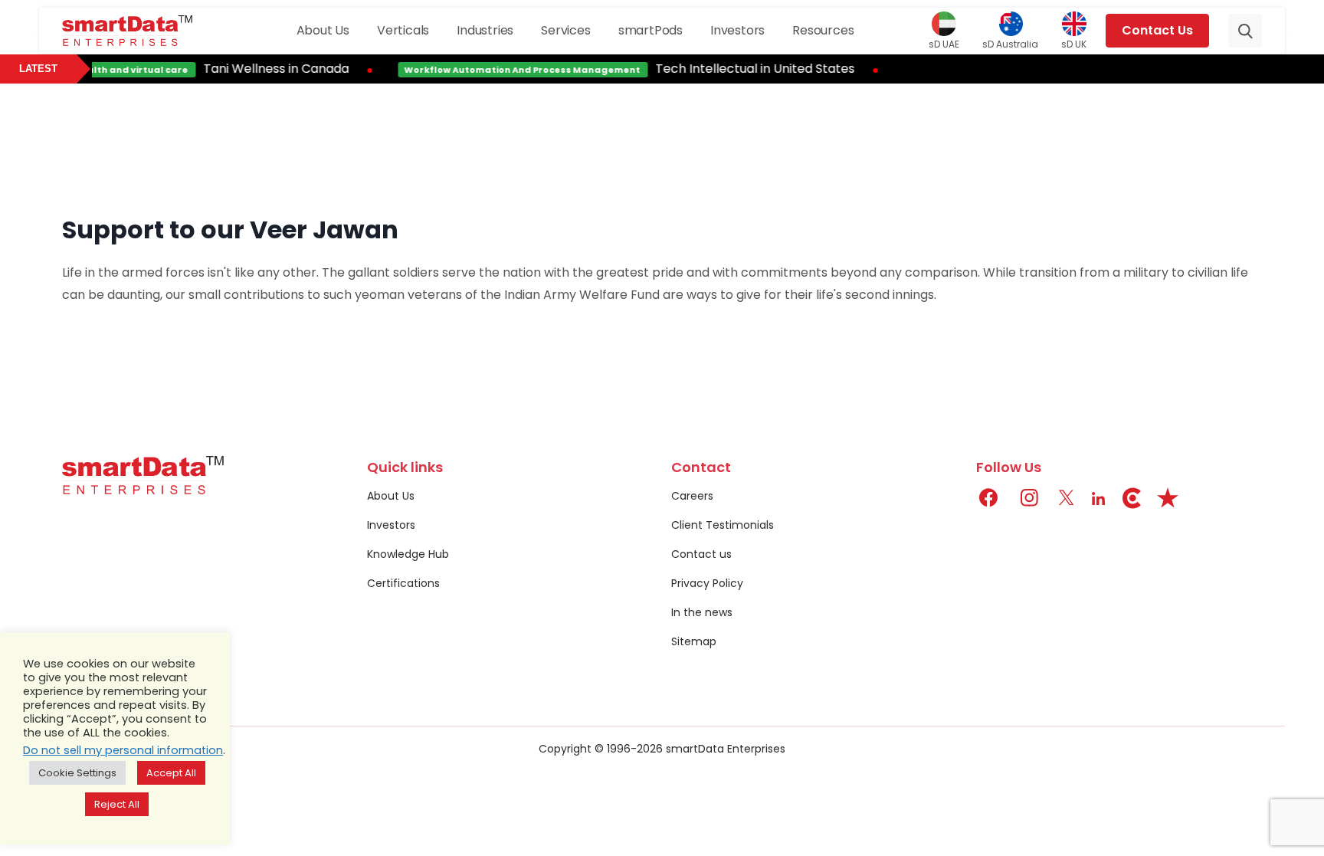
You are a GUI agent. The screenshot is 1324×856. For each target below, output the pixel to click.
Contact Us (1157, 30)
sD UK (1073, 44)
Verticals (403, 30)
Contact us (701, 554)
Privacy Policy (707, 583)
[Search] (1245, 31)
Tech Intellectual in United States (745, 68)
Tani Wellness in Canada (266, 68)
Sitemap (693, 641)
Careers (692, 495)
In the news (701, 612)
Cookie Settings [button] (77, 773)
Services (565, 30)
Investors (737, 30)
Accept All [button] (171, 773)
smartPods (650, 30)
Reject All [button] (116, 804)
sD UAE (944, 44)
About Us (323, 30)
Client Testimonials (722, 525)
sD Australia (1010, 44)
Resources (823, 30)
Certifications (403, 583)
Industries (485, 30)
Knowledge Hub (408, 554)
